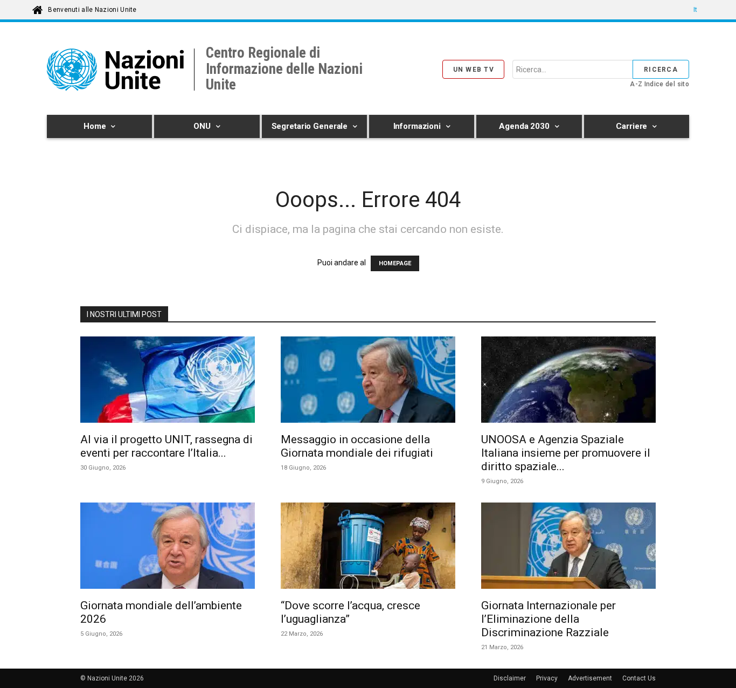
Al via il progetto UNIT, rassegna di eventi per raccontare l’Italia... (166, 446)
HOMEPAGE (395, 263)
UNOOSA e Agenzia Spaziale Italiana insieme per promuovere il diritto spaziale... (565, 453)
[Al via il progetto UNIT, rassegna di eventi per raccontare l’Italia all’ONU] (167, 381)
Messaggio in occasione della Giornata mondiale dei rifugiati (357, 446)
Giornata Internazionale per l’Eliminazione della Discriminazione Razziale (548, 619)
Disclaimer (510, 678)
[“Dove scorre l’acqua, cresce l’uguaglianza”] (368, 547)
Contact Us (639, 678)
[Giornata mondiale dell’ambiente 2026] (167, 547)
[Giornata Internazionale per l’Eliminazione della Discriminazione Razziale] (568, 547)
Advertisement (590, 678)
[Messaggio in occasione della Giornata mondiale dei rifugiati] (368, 381)
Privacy (547, 678)
